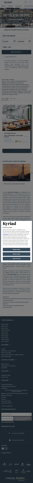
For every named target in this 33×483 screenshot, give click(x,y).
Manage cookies (16, 249)
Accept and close (16, 258)
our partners (5, 234)
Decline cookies (16, 254)
